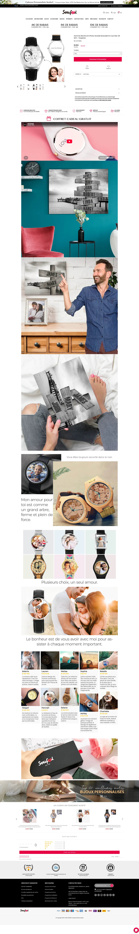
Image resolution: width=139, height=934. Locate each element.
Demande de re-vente (51, 901)
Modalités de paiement (27, 895)
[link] (29, 19)
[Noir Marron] (98, 53)
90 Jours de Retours (26, 889)
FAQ (22, 898)
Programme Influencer (51, 898)
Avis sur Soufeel (49, 889)
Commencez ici (72, 905)
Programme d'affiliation (51, 895)
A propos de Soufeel (50, 886)
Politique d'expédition (27, 901)
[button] (106, 12)
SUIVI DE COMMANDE (118, 6)
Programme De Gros (50, 892)
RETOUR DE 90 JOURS (105, 100)
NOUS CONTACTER (102, 6)
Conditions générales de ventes (29, 892)
